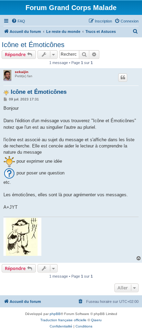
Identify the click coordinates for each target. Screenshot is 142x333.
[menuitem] (18, 21)
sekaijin (21, 72)
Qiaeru (96, 320)
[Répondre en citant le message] (122, 77)
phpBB (55, 314)
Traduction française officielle (63, 320)
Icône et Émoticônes (33, 44)
